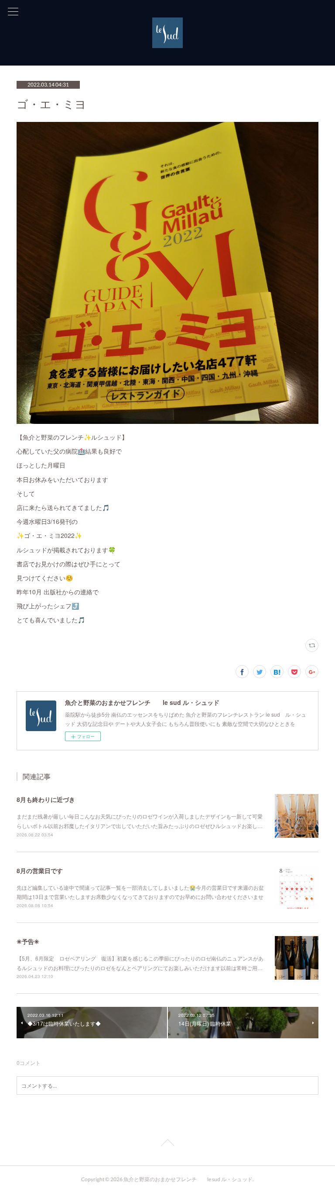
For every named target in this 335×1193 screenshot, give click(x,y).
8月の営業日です (40, 870)
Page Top (167, 1144)
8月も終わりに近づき (46, 799)
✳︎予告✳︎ (28, 941)
